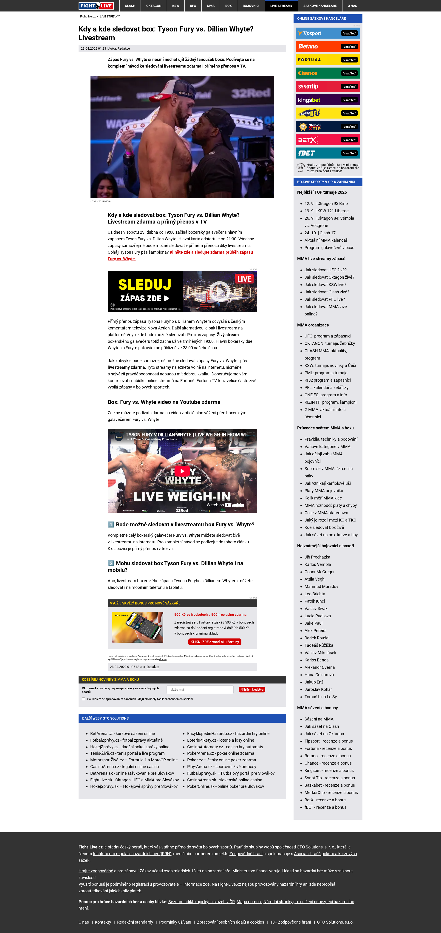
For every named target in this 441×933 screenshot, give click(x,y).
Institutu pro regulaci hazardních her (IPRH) (132, 853)
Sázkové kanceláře (320, 6)
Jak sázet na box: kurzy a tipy (331, 534)
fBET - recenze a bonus (325, 807)
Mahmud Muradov (321, 586)
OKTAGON (153, 6)
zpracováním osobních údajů (125, 699)
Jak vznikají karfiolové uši (328, 483)
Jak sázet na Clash (322, 726)
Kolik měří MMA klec (323, 498)
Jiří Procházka (317, 557)
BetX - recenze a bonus (325, 799)
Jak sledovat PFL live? (325, 299)
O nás (352, 6)
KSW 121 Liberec (332, 210)
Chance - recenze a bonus (328, 763)
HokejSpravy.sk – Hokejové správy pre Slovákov (134, 786)
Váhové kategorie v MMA (328, 446)
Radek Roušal (317, 637)
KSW (175, 6)
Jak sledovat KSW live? (326, 284)
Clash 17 (328, 232)
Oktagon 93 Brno (332, 203)
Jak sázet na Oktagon (324, 733)
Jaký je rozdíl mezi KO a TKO (330, 520)
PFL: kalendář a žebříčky (327, 387)
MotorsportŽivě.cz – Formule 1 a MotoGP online (134, 759)
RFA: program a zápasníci (328, 380)
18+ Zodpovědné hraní (290, 922)
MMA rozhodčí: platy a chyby (331, 505)
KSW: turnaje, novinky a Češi (330, 365)
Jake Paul (313, 623)
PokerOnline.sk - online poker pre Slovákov (225, 786)
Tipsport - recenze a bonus (329, 741)
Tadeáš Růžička (319, 645)
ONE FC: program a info (326, 394)
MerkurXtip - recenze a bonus (331, 792)
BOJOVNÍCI (251, 6)
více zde (163, 659)
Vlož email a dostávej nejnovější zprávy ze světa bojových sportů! (120, 690)
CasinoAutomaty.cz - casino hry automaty (225, 746)
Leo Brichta (315, 593)
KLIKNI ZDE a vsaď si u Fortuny (215, 642)
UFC (193, 6)
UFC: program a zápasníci (328, 336)
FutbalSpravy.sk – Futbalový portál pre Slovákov (231, 773)
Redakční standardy (135, 922)
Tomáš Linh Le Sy (321, 696)
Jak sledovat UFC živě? (326, 269)
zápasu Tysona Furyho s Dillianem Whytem (172, 321)
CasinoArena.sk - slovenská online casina (224, 779)
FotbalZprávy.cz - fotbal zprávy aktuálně (126, 740)
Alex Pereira (316, 630)
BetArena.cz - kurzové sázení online (122, 733)
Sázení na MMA (319, 719)
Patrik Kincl (315, 601)
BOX (228, 6)
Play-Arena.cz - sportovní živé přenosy (221, 766)
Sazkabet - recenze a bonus (330, 785)
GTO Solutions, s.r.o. (335, 922)
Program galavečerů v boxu (329, 247)
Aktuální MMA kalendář (326, 240)
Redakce (124, 48)
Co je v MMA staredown (326, 512)
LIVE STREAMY (281, 6)
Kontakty (103, 922)
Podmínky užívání (175, 922)
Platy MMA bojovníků (324, 490)
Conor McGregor (320, 571)
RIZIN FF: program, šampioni (330, 402)
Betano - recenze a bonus (328, 755)
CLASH (130, 6)
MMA (211, 6)
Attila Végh (315, 579)
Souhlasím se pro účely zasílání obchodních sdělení (140, 699)
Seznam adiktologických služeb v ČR (201, 901)
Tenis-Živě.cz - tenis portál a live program (127, 753)
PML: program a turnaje (326, 372)
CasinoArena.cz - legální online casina (124, 766)
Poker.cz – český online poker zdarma (221, 759)
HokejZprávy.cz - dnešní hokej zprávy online (130, 746)
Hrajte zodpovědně (116, 656)
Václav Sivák (316, 608)
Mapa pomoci (249, 901)
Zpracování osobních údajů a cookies (230, 922)
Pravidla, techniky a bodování (331, 439)
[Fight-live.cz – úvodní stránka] (96, 5)
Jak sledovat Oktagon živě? (329, 277)
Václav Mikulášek (320, 652)
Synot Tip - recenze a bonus (330, 777)
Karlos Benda (317, 660)
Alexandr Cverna (320, 667)
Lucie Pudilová (318, 615)
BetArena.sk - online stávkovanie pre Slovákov (132, 773)
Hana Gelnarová (319, 674)
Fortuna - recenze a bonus (328, 748)
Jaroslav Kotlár (318, 689)
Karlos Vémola (318, 564)
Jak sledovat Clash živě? (327, 291)
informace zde (197, 884)
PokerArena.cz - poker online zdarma (220, 753)
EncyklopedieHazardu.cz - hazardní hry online (228, 733)
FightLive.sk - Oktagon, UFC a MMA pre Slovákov (134, 779)
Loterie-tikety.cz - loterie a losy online (220, 740)
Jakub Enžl (314, 682)
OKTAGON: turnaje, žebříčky (330, 343)
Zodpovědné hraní (246, 853)
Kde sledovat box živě (324, 527)
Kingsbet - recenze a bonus (329, 770)
